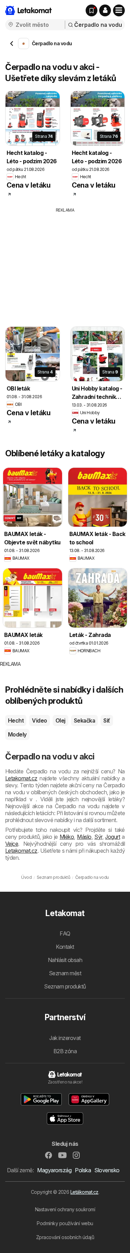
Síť (106, 720)
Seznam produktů (65, 986)
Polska (83, 1170)
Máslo (84, 836)
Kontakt (65, 946)
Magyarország (54, 1170)
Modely (17, 734)
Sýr (98, 836)
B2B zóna (65, 1051)
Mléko (67, 836)
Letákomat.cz (84, 1192)
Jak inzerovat (64, 1037)
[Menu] (119, 10)
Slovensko (106, 1170)
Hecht (16, 720)
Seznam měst (65, 973)
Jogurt (112, 836)
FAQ (65, 933)
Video (39, 720)
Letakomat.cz (21, 778)
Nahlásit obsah (65, 959)
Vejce (11, 843)
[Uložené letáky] (91, 10)
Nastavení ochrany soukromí (65, 1209)
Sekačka (84, 720)
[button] (105, 10)
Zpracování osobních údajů (65, 1237)
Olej (60, 720)
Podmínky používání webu (65, 1223)
